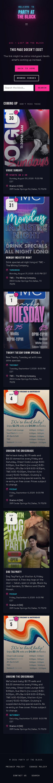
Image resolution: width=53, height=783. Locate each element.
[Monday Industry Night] (26, 242)
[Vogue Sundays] (26, 151)
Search (42, 87)
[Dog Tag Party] (26, 561)
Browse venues (26, 78)
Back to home (26, 68)
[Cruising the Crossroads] (26, 449)
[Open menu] (26, 24)
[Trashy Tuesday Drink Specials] (26, 339)
